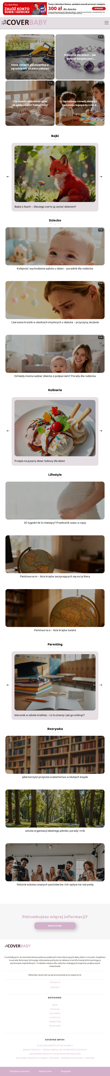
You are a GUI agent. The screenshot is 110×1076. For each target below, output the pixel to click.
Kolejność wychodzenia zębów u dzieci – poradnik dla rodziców (55, 268)
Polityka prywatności (20, 1071)
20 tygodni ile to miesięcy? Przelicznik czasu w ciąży (55, 523)
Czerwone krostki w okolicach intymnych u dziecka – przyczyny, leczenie (55, 322)
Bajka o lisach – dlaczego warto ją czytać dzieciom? (45, 207)
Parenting (55, 644)
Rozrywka (55, 729)
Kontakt (55, 987)
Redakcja (55, 982)
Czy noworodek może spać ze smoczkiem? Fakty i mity (30, 103)
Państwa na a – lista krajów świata (55, 630)
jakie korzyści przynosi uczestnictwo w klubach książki (55, 777)
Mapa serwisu (45, 1071)
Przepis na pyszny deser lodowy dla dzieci (39, 461)
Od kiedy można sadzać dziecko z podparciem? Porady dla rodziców (55, 376)
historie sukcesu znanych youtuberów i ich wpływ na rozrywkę (55, 884)
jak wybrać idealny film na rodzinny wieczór (54, 1054)
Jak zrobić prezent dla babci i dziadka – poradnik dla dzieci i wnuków (55, 1058)
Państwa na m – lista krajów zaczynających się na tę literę (55, 576)
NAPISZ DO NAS (55, 925)
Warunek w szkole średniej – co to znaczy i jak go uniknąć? (49, 715)
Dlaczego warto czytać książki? (55, 1045)
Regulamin (66, 1071)
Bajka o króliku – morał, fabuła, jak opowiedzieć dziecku (55, 1050)
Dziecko (55, 220)
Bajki (55, 136)
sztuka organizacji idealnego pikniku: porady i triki (55, 831)
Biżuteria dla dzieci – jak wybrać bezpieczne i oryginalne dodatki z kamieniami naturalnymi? (80, 57)
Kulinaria (55, 390)
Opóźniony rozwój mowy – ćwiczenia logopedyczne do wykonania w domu (80, 103)
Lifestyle (55, 475)
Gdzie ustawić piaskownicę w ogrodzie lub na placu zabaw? (30, 66)
